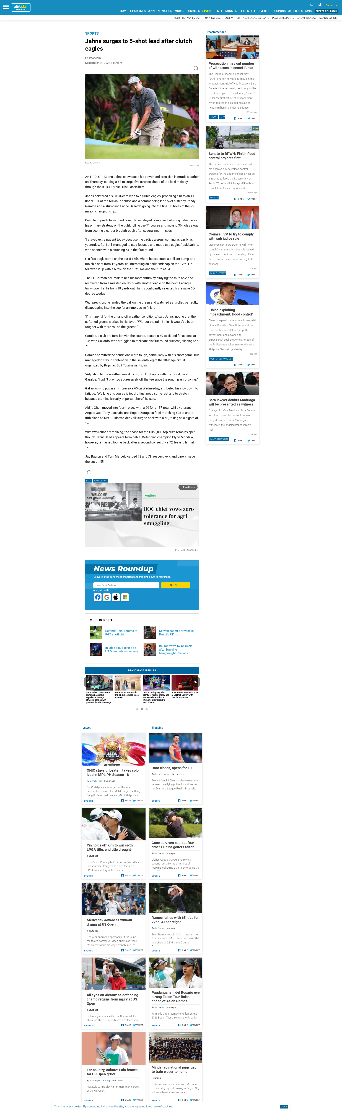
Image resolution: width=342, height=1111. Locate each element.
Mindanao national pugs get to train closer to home (174, 1069)
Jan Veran (159, 853)
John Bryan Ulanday (99, 1080)
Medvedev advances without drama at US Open (109, 922)
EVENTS (264, 11)
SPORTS (208, 11)
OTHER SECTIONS (300, 11)
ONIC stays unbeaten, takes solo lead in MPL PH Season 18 (113, 772)
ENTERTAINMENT (227, 11)
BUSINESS (193, 11)
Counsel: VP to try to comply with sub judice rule (231, 236)
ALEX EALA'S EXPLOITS (256, 17)
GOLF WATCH (232, 17)
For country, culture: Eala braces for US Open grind (112, 1072)
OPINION (154, 11)
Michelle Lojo (96, 781)
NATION (167, 11)
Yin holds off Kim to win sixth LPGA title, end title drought (110, 847)
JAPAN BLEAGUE (306, 17)
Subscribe (332, 5)
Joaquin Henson (162, 774)
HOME (124, 11)
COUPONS (279, 11)
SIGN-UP (175, 585)
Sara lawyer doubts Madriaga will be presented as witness (232, 402)
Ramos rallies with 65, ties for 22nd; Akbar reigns (175, 919)
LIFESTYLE (248, 11)
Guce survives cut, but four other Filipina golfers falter (173, 845)
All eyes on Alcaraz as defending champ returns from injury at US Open (112, 999)
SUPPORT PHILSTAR (326, 11)
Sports (92, 33)
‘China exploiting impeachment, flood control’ (231, 312)
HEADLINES (138, 11)
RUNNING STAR (213, 17)
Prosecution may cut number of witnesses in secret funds (231, 65)
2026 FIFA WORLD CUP (187, 17)
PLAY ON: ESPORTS (283, 17)
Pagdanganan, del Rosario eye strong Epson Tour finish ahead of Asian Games (176, 996)
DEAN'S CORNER (328, 17)
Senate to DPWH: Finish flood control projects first (232, 156)
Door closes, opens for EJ (172, 768)
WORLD (179, 11)
